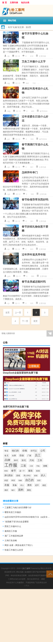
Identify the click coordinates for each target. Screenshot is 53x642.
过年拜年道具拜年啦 (34, 254)
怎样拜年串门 (30, 172)
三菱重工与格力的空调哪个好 (18, 507)
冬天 (6, 455)
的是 (6, 480)
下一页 (25, 320)
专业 (6, 450)
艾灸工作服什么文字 (34, 61)
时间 (6, 471)
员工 (38, 455)
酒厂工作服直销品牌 (14, 535)
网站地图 (19, 571)
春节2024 (43, 111)
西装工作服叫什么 (13, 526)
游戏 (18, 475)
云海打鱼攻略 (11, 540)
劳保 (21, 455)
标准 (38, 470)
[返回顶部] (49, 573)
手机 (38, 466)
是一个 (22, 470)
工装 (23, 465)
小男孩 (26, 585)
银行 (13, 490)
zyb (8, 194)
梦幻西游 (8, 475)
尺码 (31, 460)
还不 (37, 485)
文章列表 (14, 2)
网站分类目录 (45, 568)
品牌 (7, 460)
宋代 (23, 460)
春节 (13, 470)
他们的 (15, 450)
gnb (8, 276)
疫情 (35, 475)
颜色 (29, 490)
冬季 (14, 455)
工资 (31, 466)
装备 (15, 485)
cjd (8, 167)
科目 (13, 480)
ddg (8, 111)
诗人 (22, 485)
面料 (21, 489)
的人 (43, 475)
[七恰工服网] (26, 11)
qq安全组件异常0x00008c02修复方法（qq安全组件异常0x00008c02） (27, 516)
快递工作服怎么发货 (14, 549)
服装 (30, 470)
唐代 (16, 460)
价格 (24, 450)
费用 (29, 485)
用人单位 (27, 475)
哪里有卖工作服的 (13, 512)
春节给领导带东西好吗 (35, 199)
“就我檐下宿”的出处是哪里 (17, 521)
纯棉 (20, 480)
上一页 (18, 312)
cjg (8, 221)
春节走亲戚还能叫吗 (34, 281)
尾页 (35, 320)
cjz (8, 249)
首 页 (4, 2)
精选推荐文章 (9, 571)
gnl (8, 139)
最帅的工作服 (11, 530)
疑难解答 (28, 571)
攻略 (45, 465)
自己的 (29, 480)
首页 (7, 312)
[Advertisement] (26, 615)
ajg (8, 83)
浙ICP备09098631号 (40, 571)
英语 (38, 480)
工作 (39, 460)
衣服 (6, 484)
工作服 (10, 465)
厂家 (29, 455)
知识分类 (25, 2)
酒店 (6, 490)
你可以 (34, 450)
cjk (8, 56)
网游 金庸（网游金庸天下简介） (19, 545)
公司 (42, 450)
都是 (44, 485)
